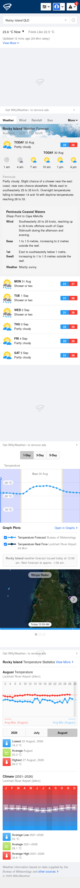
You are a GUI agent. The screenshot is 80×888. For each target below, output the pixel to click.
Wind (22, 120)
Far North (36, 133)
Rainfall (37, 120)
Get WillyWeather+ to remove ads (27, 110)
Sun (50, 120)
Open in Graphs (65, 528)
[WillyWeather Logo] (10, 6)
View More (63, 662)
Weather (8, 120)
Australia (9, 133)
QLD (22, 133)
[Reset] (65, 20)
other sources (47, 871)
